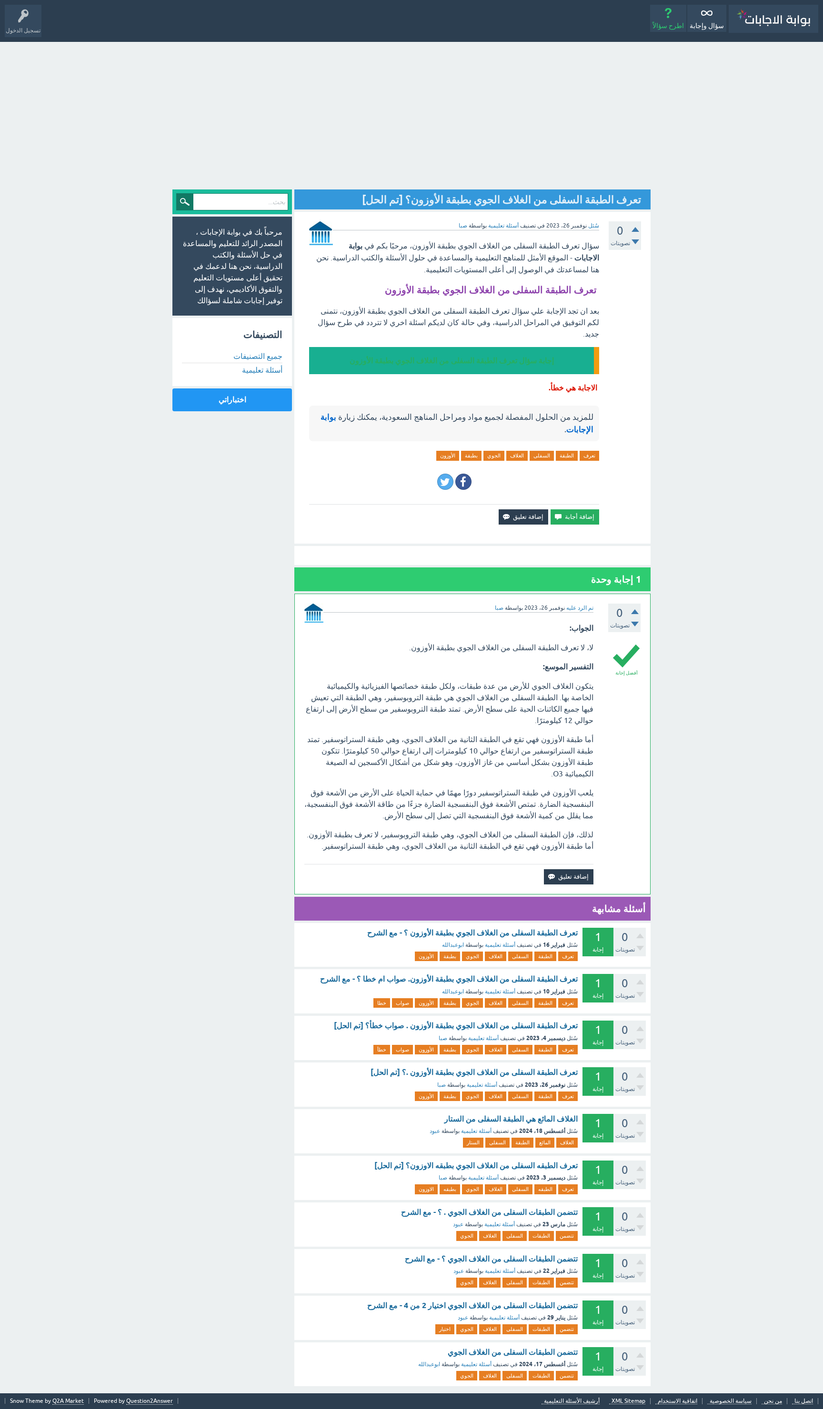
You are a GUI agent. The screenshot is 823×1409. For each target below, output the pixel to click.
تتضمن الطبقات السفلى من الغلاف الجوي (513, 1352)
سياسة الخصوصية (731, 1401)
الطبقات (541, 1236)
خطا (381, 1003)
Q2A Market (68, 1401)
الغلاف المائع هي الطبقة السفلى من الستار (511, 1118)
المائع (545, 1142)
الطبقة (567, 455)
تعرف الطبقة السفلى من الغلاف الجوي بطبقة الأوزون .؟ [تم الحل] (474, 1072)
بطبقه (449, 1189)
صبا (443, 1038)
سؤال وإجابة (707, 26)
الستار (473, 1142)
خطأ (381, 1049)
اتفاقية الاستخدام (677, 1401)
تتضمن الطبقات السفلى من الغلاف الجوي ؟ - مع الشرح (491, 1258)
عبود (435, 1131)
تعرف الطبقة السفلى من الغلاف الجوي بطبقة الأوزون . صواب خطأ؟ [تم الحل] (456, 1025)
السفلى (541, 455)
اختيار (445, 1329)
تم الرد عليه (579, 608)
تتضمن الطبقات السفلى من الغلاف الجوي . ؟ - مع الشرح (489, 1212)
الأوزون (447, 455)
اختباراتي (232, 399)
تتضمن (567, 1236)
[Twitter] (445, 482)
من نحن (773, 1401)
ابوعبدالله (453, 945)
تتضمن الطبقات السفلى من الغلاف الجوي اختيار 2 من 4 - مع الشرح (472, 1305)
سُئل (593, 225)
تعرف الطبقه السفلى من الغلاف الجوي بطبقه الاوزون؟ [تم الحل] (476, 1165)
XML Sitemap (628, 1401)
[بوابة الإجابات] (773, 19)
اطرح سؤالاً (668, 26)
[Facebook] (463, 482)
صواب (402, 1003)
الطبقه (545, 1189)
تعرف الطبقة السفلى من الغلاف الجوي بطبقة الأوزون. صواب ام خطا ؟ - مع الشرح (449, 978)
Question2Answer (149, 1401)
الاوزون (426, 1189)
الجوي (494, 455)
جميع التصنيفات (257, 356)
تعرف (589, 455)
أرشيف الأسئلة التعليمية (572, 1401)
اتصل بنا (803, 1401)
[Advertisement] (411, 113)
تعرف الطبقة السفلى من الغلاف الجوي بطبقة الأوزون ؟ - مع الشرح (472, 932)
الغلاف (517, 455)
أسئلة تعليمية (503, 225)
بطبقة (471, 455)
